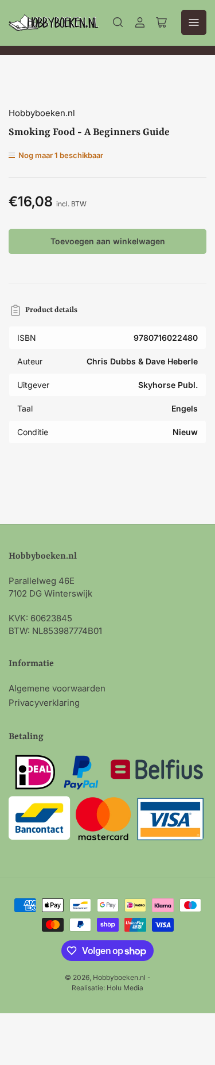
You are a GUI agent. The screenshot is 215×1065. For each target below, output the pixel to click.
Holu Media (125, 987)
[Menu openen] (193, 22)
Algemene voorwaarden (57, 688)
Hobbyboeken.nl (42, 112)
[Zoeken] (118, 22)
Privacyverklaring (44, 702)
